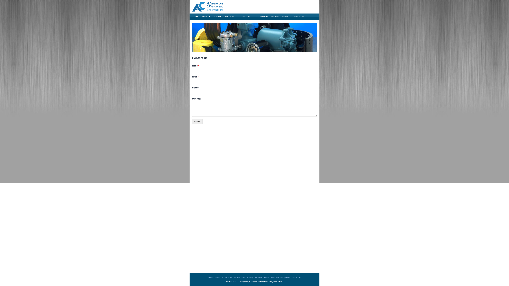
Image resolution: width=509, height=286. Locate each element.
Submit (197, 121)
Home (196, 17)
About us (206, 17)
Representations (260, 17)
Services (217, 17)
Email (195, 76)
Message (197, 98)
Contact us (299, 17)
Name (195, 65)
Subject (196, 87)
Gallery (246, 17)
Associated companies (281, 17)
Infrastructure (232, 17)
